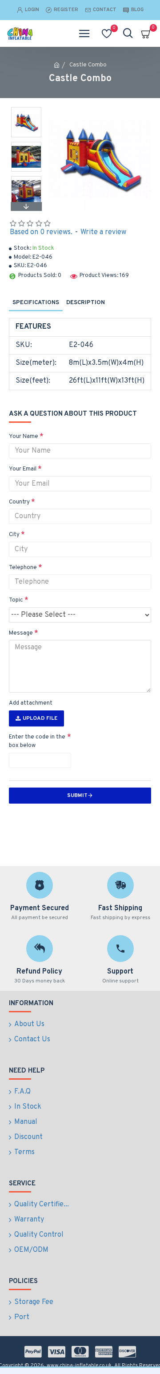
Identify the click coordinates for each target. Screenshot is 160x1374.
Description (85, 302)
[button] (26, 109)
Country (19, 502)
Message (21, 633)
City (14, 534)
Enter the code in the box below (37, 742)
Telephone (23, 567)
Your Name (23, 436)
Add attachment (30, 703)
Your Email (22, 469)
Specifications (35, 302)
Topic (16, 600)
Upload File (40, 718)
